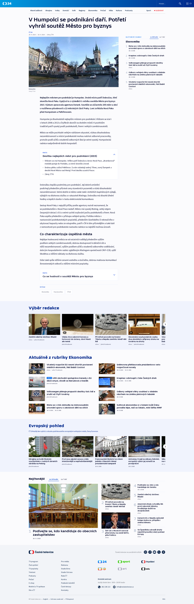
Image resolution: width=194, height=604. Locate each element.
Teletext (32, 572)
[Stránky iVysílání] (147, 561)
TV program (33, 561)
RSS (164, 599)
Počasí (103, 10)
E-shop (31, 583)
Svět (74, 10)
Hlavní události (36, 10)
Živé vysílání (33, 565)
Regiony (82, 10)
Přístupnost (70, 599)
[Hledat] (180, 3)
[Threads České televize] (163, 552)
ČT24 (30, 32)
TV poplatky (33, 568)
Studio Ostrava (66, 572)
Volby (57, 10)
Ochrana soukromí (57, 599)
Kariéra (64, 579)
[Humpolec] (74, 62)
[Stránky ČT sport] (124, 561)
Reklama (64, 565)
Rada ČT (64, 576)
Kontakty (64, 590)
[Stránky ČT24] (102, 561)
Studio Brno (65, 568)
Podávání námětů (68, 583)
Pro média (65, 561)
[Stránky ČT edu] (145, 569)
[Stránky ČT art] (122, 569)
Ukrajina (48, 10)
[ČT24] (7, 3)
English (45, 599)
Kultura (119, 10)
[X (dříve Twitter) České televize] (159, 552)
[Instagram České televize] (145, 552)
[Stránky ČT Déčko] (102, 569)
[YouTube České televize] (154, 552)
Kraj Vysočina (58, 292)
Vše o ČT (32, 590)
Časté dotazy (66, 586)
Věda (111, 10)
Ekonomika (92, 10)
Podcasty (129, 10)
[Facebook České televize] (150, 552)
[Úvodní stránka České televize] (41, 552)
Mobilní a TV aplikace (37, 586)
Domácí (66, 10)
